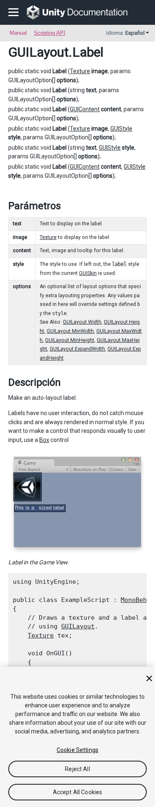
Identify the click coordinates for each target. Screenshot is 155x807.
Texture (80, 71)
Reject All (77, 769)
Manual (18, 33)
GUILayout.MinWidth (70, 331)
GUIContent (85, 109)
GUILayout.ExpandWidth (77, 349)
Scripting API (49, 33)
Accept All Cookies (78, 792)
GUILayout (38, 52)
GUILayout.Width (82, 322)
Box (44, 440)
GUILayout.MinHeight (69, 340)
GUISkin (88, 273)
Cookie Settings (77, 750)
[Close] (149, 678)
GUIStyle (121, 128)
